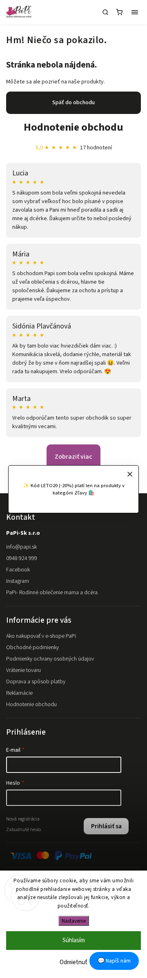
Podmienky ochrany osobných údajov (50, 659)
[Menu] (135, 12)
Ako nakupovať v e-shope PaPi (41, 636)
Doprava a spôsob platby (35, 682)
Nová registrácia (23, 819)
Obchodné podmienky (32, 647)
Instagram (17, 581)
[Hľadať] (105, 12)
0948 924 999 (21, 558)
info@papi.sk (21, 547)
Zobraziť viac (73, 456)
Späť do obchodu (73, 102)
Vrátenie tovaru (23, 670)
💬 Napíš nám (114, 961)
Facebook (18, 570)
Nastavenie (74, 921)
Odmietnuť (73, 962)
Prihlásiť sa (106, 826)
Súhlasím (73, 940)
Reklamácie (19, 693)
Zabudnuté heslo (23, 829)
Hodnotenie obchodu (73, 127)
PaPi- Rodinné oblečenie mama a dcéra (52, 593)
